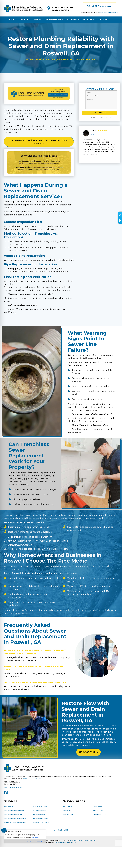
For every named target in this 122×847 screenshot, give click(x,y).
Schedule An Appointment (108, 12)
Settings (29, 841)
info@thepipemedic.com (13, 787)
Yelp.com (94, 134)
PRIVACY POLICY (75, 840)
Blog (66, 830)
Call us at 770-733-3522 (32, 779)
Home (29, 59)
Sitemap (58, 830)
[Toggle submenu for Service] (40, 19)
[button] (120, 218)
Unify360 (73, 842)
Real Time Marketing (62, 842)
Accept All (39, 841)
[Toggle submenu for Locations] (94, 19)
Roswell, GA (54, 59)
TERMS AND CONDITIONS (88, 840)
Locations (40, 59)
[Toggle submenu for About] (27, 19)
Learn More (35, 837)
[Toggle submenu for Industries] (78, 19)
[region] (25, 836)
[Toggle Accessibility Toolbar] (3, 830)
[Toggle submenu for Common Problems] (63, 19)
